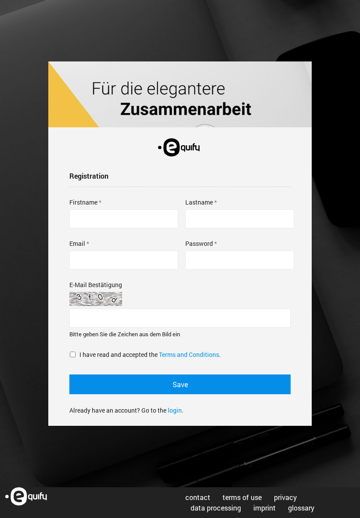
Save (180, 384)
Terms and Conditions (189, 354)
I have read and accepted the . (150, 354)
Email (77, 243)
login (175, 410)
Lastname (199, 202)
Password (199, 243)
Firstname (83, 202)
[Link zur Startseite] (29, 497)
